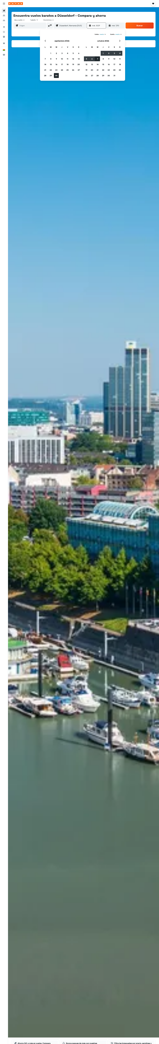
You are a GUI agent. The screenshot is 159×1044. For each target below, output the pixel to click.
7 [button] (45, 59)
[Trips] (4, 43)
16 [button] (56, 64)
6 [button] (78, 53)
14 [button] (45, 64)
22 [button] (51, 70)
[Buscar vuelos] (4, 10)
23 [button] (56, 70)
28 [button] (45, 75)
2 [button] (56, 53)
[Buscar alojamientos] (4, 15)
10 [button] (62, 59)
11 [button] (67, 59)
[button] (4, 3)
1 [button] (50, 53)
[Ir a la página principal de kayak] (15, 3)
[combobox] (19, 20)
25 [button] (67, 70)
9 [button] (56, 59)
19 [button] (73, 64)
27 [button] (79, 70)
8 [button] (50, 59)
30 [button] (56, 75)
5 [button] (73, 53)
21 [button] (45, 70)
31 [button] (114, 75)
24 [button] (62, 70)
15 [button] (51, 64)
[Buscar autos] (4, 20)
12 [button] (73, 59)
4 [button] (67, 53)
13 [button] (79, 59)
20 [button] (79, 64)
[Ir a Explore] (4, 27)
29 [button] (51, 75)
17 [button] (62, 64)
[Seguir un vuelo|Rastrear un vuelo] (4, 32)
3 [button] (62, 53)
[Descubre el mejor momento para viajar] (4, 36)
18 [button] (67, 64)
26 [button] (73, 70)
